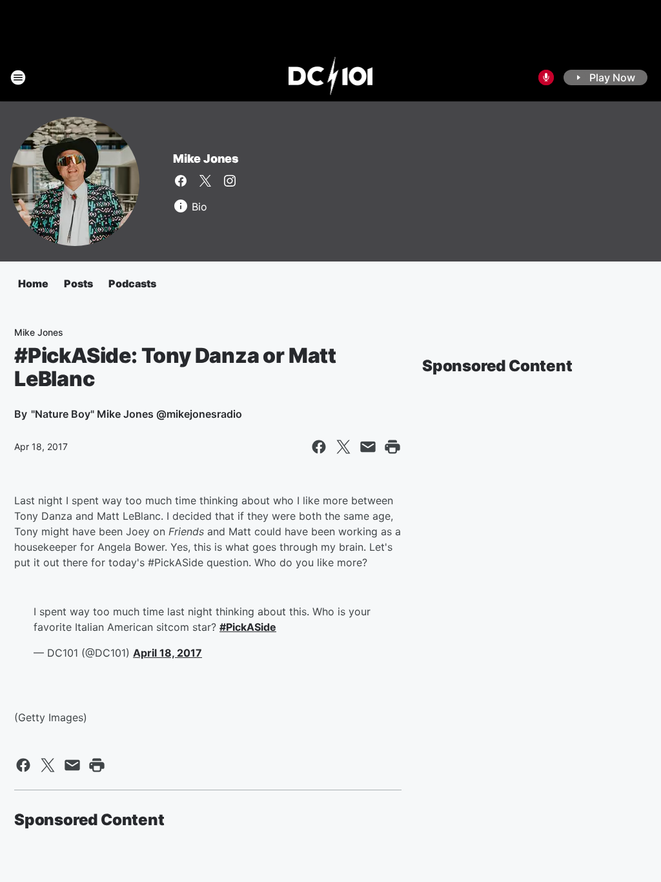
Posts (78, 283)
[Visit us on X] (205, 181)
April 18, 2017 (167, 652)
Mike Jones (206, 158)
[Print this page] (392, 447)
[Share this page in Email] (368, 447)
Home (33, 283)
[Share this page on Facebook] (319, 447)
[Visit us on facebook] (180, 181)
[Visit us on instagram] (230, 181)
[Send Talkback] (546, 77)
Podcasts (132, 283)
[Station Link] (331, 77)
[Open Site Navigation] (18, 77)
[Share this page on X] (343, 447)
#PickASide (247, 626)
